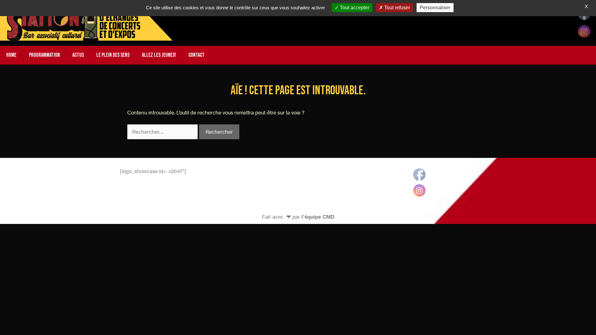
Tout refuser (396, 7)
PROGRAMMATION (44, 55)
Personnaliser (435, 7)
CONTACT (196, 55)
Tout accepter (354, 7)
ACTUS (78, 55)
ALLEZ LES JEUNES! (159, 55)
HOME (11, 55)
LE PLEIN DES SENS (112, 55)
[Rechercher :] (163, 131)
